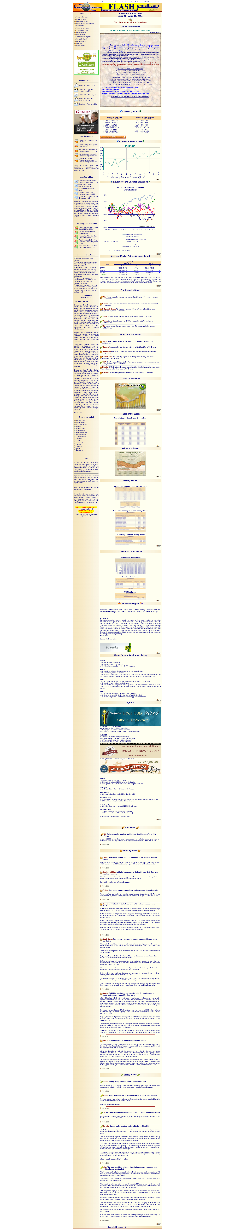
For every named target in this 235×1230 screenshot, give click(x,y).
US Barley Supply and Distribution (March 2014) (86, 193)
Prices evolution (81, 32)
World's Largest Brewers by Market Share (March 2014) (88, 155)
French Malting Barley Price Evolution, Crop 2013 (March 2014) (88, 241)
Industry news (81, 26)
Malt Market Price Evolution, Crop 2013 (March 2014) (88, 237)
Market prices (80, 423)
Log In (78, 448)
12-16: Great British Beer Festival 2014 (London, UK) (117, 794)
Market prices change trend (85, 23)
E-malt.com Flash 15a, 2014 (88, 85)
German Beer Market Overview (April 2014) (85, 185)
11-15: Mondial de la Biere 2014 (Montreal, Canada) (117, 789)
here (113, 277)
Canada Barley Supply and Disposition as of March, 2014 (88, 181)
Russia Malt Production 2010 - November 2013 (88, 197)
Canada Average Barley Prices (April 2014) (87, 232)
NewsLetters (80, 442)
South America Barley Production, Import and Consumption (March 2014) (88, 160)
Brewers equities (82, 21)
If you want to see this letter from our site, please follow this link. (104, 2)
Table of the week (82, 30)
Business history (81, 41)
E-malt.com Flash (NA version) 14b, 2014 (86, 99)
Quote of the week (82, 17)
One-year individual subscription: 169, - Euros (130, 70)
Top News (105, 845)
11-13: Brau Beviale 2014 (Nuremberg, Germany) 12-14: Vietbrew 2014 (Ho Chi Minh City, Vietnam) (116, 812)
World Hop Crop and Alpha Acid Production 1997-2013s (88, 150)
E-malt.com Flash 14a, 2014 (88, 104)
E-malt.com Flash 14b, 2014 (88, 95)
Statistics (79, 438)
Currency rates (81, 19)
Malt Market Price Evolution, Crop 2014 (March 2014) (88, 246)
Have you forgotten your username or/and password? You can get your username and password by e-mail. (85, 280)
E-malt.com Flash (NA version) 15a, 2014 (86, 90)
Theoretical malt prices (83, 37)
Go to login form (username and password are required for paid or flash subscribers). (85, 263)
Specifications (80, 428)
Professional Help (82, 432)
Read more (104, 635)
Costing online (81, 436)
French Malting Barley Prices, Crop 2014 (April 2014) (88, 228)
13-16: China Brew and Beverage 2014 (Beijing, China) (118, 806)
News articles (80, 45)
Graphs (78, 440)
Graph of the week (82, 28)
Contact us (79, 450)
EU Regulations (81, 424)
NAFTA (78, 426)
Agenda (79, 43)
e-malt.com (125, 816)
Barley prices (80, 34)
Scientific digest (81, 39)
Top (159, 180)
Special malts (80, 430)
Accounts (79, 446)
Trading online (81, 434)
